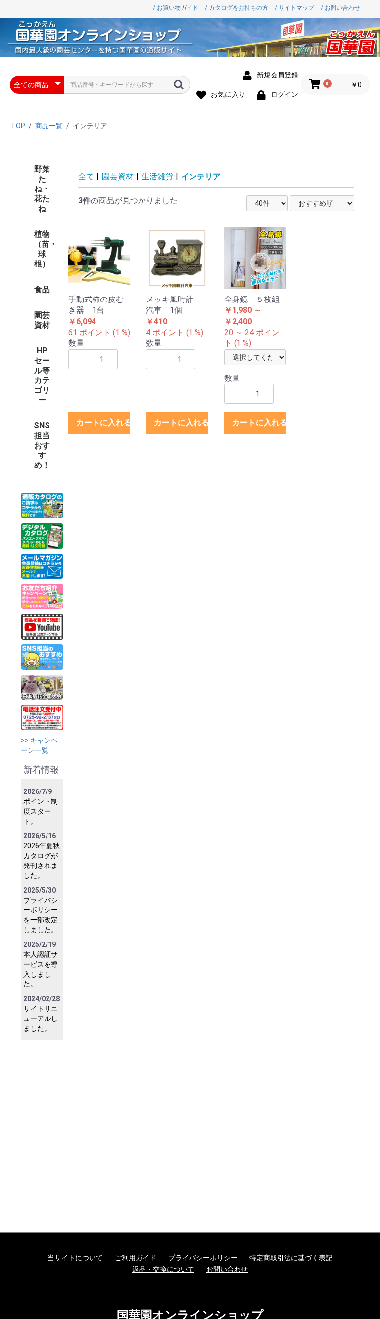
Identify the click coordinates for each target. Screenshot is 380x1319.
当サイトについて (75, 1258)
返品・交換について (163, 1269)
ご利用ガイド (135, 1258)
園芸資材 (42, 320)
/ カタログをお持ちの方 (236, 7)
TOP (18, 126)
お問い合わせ (227, 1269)
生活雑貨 (157, 176)
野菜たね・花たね (42, 188)
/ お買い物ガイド (175, 7)
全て (86, 176)
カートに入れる (103, 422)
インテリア (201, 176)
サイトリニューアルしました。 (40, 1018)
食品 (42, 289)
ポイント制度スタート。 (40, 811)
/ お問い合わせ (340, 7)
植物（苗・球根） (45, 248)
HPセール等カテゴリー (42, 375)
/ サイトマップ (294, 7)
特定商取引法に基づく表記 (290, 1258)
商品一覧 (49, 126)
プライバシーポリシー (203, 1258)
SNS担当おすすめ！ (42, 445)
